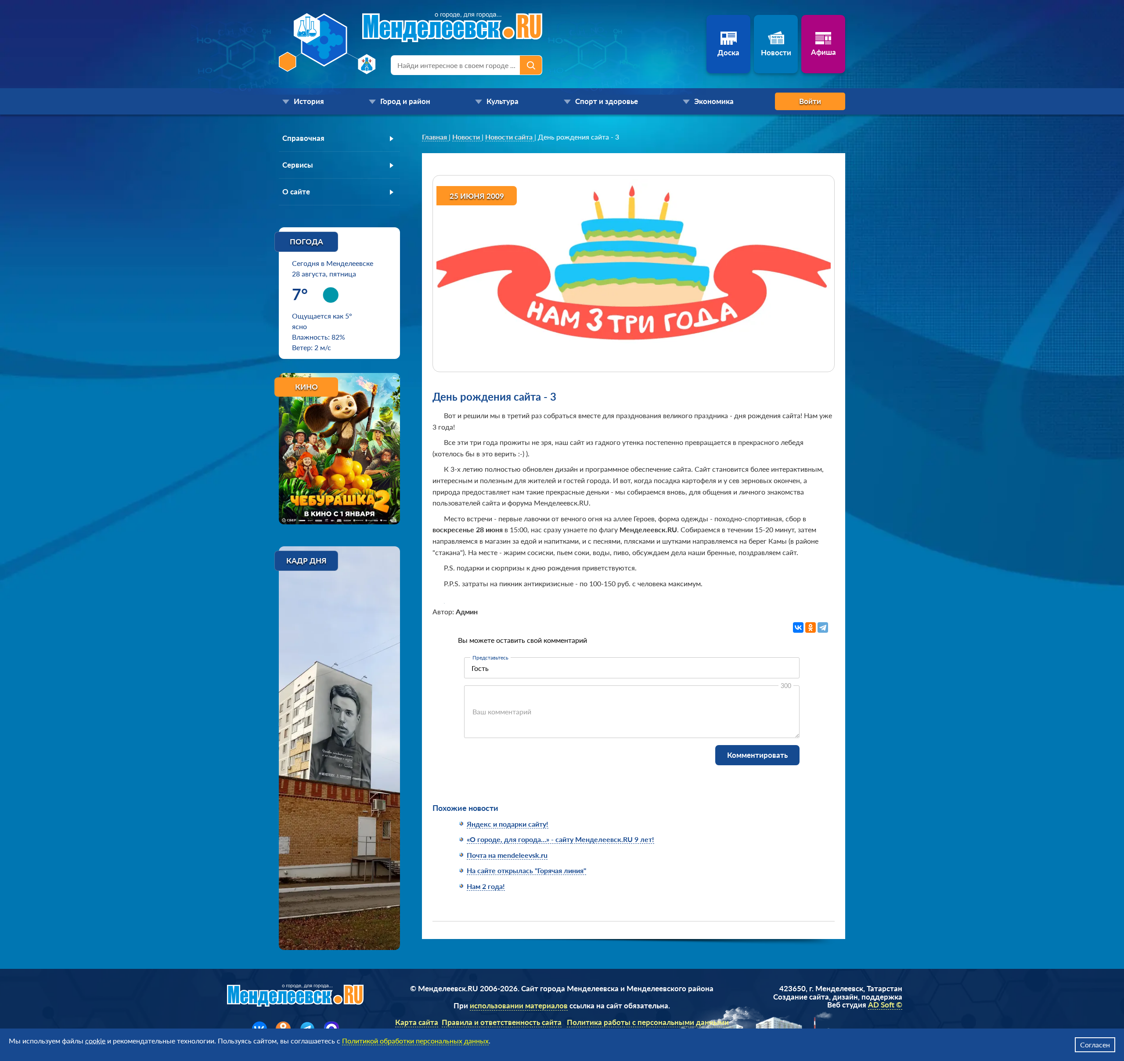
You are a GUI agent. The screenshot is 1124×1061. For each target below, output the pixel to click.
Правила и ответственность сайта (502, 1022)
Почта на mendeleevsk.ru (507, 855)
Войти (810, 101)
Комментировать (757, 755)
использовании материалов (519, 1005)
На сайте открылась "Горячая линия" (526, 870)
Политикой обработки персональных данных (415, 1040)
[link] (435, 137)
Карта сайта (416, 1022)
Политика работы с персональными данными (648, 1022)
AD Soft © (885, 1004)
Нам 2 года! (486, 886)
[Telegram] (823, 627)
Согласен (1095, 1044)
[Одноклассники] (810, 627)
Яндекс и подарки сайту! (507, 824)
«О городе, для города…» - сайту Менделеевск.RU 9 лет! (560, 839)
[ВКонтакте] (798, 627)
